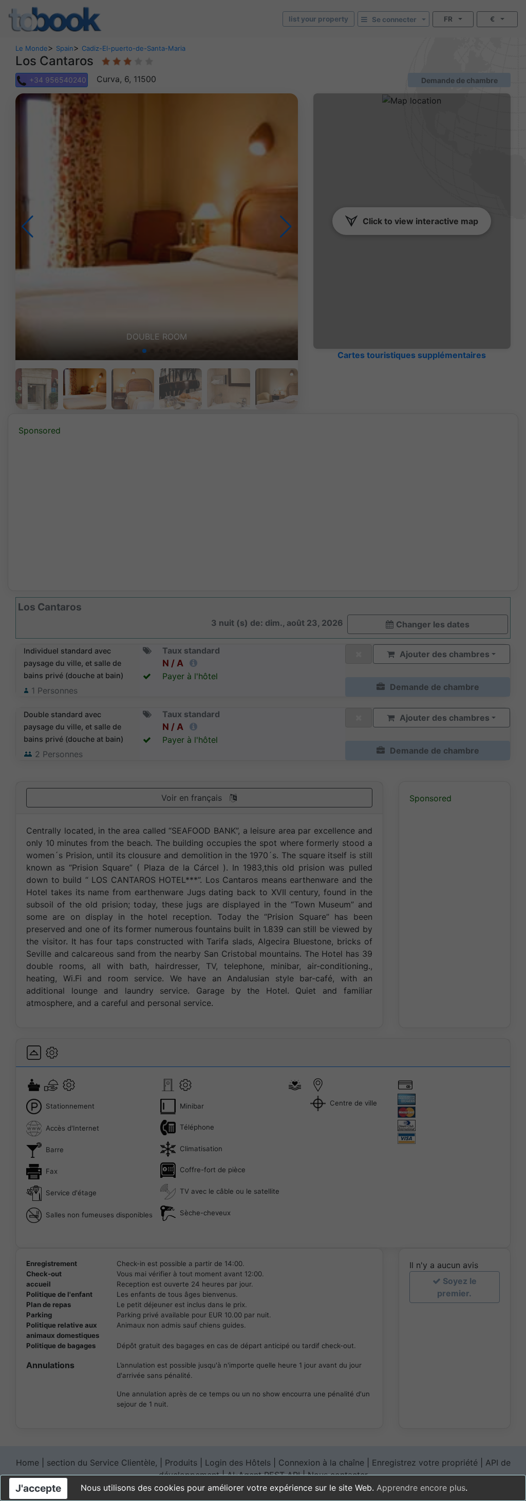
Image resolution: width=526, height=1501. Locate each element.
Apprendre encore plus (421, 1488)
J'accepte (38, 1488)
